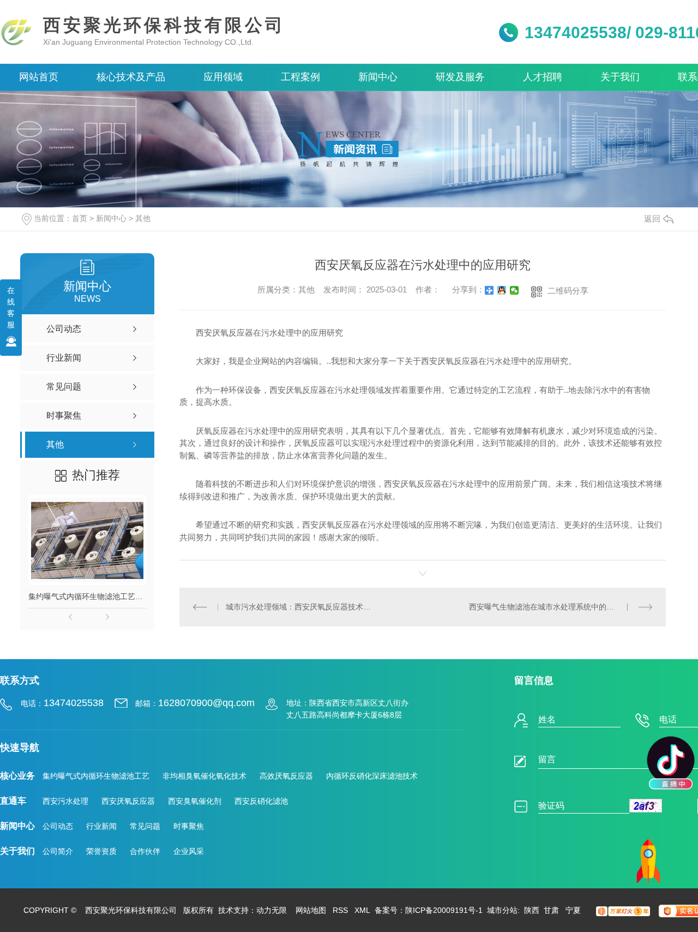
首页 (79, 218)
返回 (652, 218)
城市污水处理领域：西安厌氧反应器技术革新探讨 (301, 606)
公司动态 (58, 826)
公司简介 (58, 851)
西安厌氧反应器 (128, 801)
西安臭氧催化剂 (194, 801)
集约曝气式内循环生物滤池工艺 (96, 776)
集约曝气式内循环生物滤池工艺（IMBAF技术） (87, 596)
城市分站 (502, 910)
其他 (143, 218)
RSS (340, 910)
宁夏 (573, 910)
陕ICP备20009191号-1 (444, 910)
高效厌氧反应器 (286, 776)
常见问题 (145, 826)
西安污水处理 (65, 801)
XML (362, 910)
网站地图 (311, 910)
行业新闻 (101, 826)
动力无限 (271, 910)
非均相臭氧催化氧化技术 (204, 776)
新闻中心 (111, 218)
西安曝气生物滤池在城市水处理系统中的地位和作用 (557, 606)
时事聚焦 (188, 826)
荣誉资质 (101, 851)
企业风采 (188, 851)
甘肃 (552, 910)
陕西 (531, 910)
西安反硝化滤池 (261, 801)
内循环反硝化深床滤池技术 (372, 776)
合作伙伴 (145, 851)
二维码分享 (567, 290)
